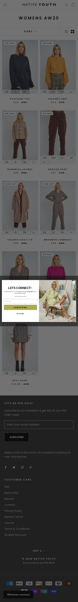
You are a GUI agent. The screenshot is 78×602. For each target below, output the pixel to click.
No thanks (20, 313)
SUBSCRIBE (20, 307)
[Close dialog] (73, 282)
